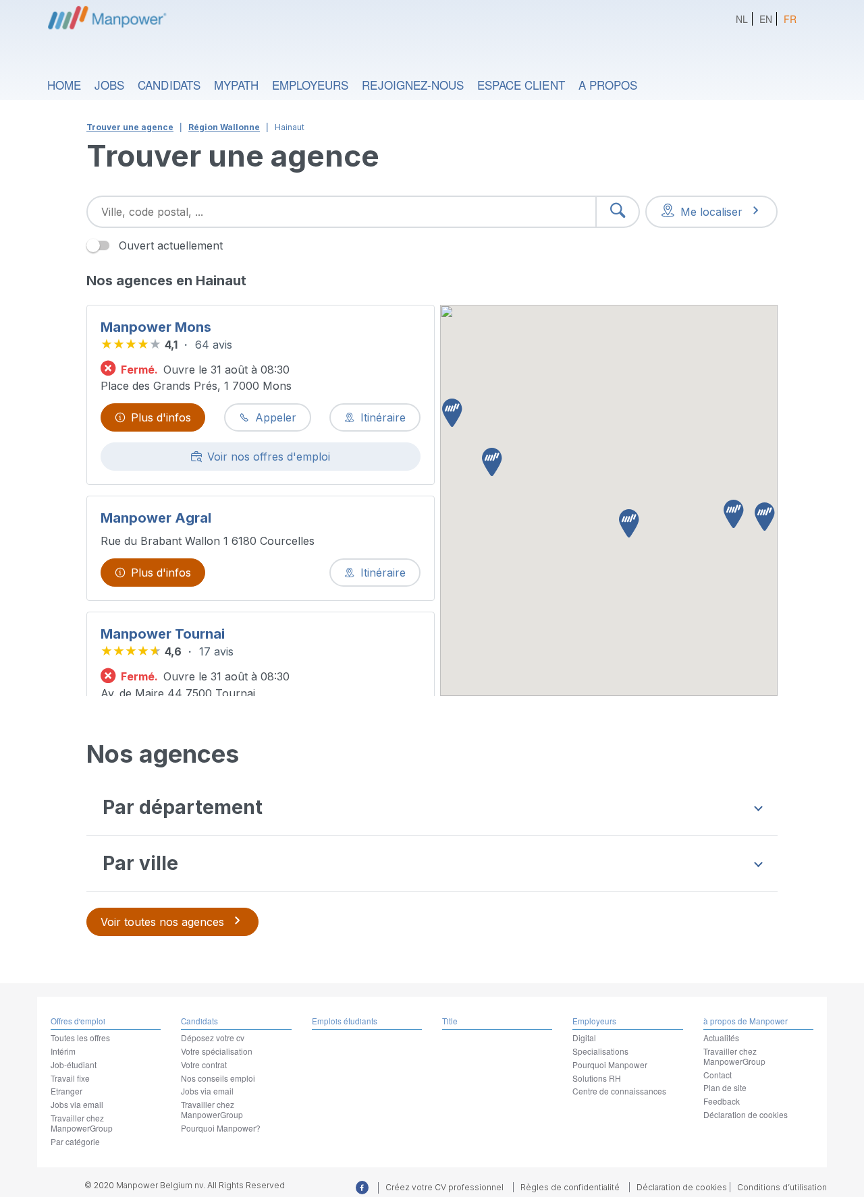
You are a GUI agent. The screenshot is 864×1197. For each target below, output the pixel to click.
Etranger (66, 1091)
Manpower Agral (156, 518)
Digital (584, 1037)
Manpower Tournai (163, 634)
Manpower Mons (156, 327)
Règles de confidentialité (570, 1187)
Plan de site (725, 1087)
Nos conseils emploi (218, 1078)
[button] (452, 414)
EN (765, 19)
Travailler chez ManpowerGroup (82, 1123)
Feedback (721, 1101)
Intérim (63, 1051)
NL (742, 19)
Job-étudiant (74, 1064)
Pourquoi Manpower (609, 1064)
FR (790, 19)
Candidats (169, 84)
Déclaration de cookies (745, 1114)
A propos (607, 84)
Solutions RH (596, 1078)
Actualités (721, 1037)
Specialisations (600, 1051)
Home (64, 84)
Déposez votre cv (212, 1037)
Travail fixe (70, 1078)
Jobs (109, 84)
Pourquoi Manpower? (221, 1128)
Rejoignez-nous (413, 84)
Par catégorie (75, 1141)
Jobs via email (77, 1104)
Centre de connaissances (619, 1091)
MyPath (236, 84)
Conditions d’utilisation (782, 1187)
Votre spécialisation (216, 1051)
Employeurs (310, 84)
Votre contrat (204, 1064)
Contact (717, 1074)
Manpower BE (105, 17)
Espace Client (521, 84)
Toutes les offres (80, 1037)
